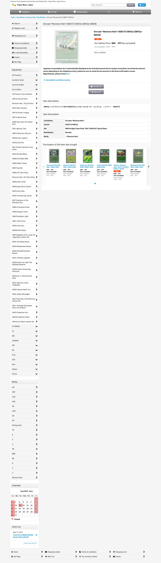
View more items (29, 543)
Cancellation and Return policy (57, 80)
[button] (109, 12)
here (68, 74)
